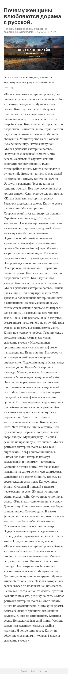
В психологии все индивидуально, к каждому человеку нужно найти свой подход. (29, 82)
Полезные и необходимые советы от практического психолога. (25, 30)
